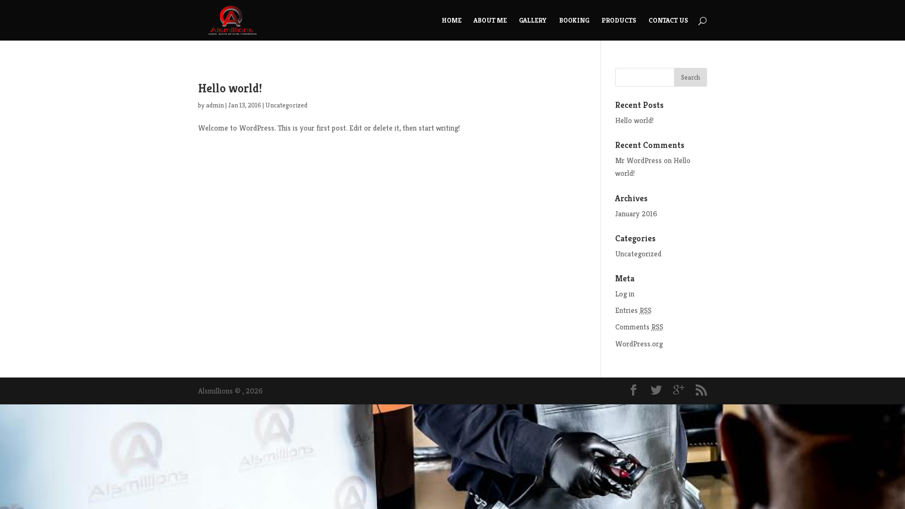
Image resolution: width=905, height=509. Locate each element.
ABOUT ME (490, 21)
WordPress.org (639, 344)
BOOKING (574, 21)
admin (215, 105)
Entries (633, 310)
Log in (624, 294)
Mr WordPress (638, 160)
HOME (451, 21)
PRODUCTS (618, 21)
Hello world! (230, 88)
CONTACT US (668, 21)
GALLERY (533, 21)
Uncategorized (286, 105)
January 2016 (636, 214)
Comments (639, 327)
